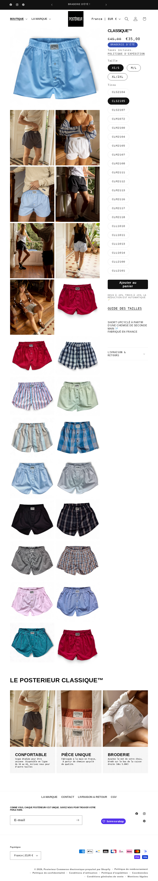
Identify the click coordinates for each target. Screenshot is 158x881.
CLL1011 (120, 236)
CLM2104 (120, 137)
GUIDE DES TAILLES (125, 308)
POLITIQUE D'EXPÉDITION (126, 53)
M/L (134, 67)
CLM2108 (120, 164)
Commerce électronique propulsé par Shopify (83, 869)
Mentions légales (138, 876)
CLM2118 (120, 218)
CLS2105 (118, 101)
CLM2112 (120, 182)
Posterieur (50, 869)
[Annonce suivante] (106, 4)
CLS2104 (120, 93)
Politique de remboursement (131, 869)
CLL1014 (120, 253)
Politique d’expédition (115, 873)
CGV (114, 796)
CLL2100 (120, 262)
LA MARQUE (49, 796)
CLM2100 (120, 128)
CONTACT (67, 796)
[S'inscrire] (77, 820)
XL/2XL (117, 76)
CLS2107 (120, 111)
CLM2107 (120, 155)
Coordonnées (140, 873)
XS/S (115, 67)
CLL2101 (120, 271)
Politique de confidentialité (49, 873)
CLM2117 (120, 209)
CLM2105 (120, 146)
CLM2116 (120, 200)
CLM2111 (120, 173)
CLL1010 (120, 227)
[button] (18, 19)
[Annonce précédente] (51, 4)
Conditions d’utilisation (83, 873)
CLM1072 (120, 119)
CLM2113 (120, 191)
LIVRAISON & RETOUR (92, 796)
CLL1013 (120, 244)
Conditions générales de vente (105, 876)
